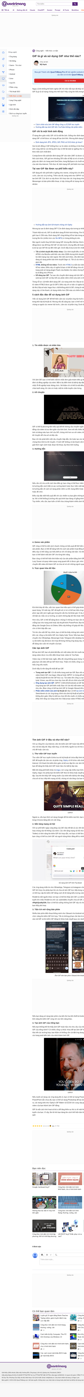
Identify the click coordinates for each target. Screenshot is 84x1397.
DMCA (59, 1372)
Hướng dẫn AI (22, 10)
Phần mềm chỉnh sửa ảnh (46, 691)
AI (13, 10)
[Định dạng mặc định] (56, 1255)
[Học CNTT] (3, 85)
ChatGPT (41, 10)
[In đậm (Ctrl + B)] (47, 1255)
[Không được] (33, 1126)
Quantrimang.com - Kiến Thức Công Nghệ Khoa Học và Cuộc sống (15, 4)
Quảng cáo (46, 1372)
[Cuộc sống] (3, 105)
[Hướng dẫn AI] (3, 65)
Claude (32, 10)
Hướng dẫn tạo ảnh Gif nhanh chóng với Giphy (54, 225)
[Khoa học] (3, 111)
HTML (38, 265)
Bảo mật (18, 1372)
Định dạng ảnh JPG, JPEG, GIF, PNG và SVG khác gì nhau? (59, 142)
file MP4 (59, 238)
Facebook (53, 1372)
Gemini (49, 10)
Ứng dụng (33, 1372)
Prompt (57, 10)
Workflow (75, 10)
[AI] (3, 52)
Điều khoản (12, 1372)
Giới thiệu (5, 1372)
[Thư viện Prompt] (3, 59)
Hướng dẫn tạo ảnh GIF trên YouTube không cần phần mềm (59, 127)
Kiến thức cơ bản (52, 51)
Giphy (65, 760)
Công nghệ (40, 51)
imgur (58, 770)
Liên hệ (39, 1372)
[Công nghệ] (3, 78)
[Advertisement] (15, 131)
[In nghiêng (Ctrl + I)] (51, 1255)
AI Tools (66, 10)
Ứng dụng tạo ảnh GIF (45, 683)
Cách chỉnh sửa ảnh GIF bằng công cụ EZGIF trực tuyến (57, 124)
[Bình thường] (37, 1126)
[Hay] (39, 1126)
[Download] (3, 92)
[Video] (3, 98)
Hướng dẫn (25, 1372)
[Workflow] (3, 72)
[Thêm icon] (42, 1255)
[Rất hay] (41, 1126)
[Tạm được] (35, 1126)
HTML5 (69, 265)
